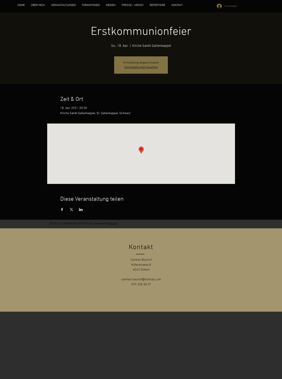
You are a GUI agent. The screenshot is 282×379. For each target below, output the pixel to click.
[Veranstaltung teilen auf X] (71, 209)
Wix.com (112, 223)
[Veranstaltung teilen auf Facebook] (62, 209)
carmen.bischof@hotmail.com (141, 279)
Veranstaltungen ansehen (141, 67)
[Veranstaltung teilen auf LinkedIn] (81, 209)
